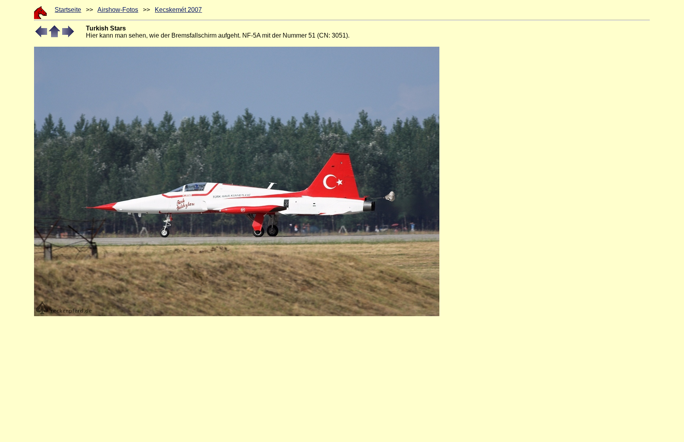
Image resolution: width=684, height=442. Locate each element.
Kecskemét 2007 (178, 9)
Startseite (68, 9)
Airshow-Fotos (117, 9)
